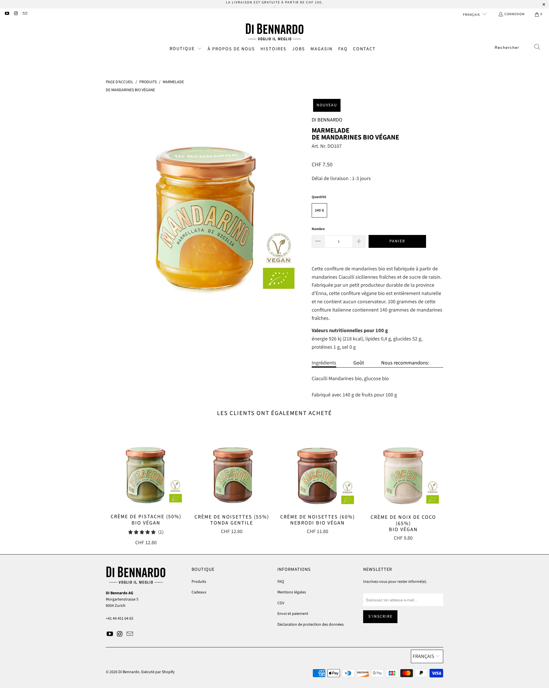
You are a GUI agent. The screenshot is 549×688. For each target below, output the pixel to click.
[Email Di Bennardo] (24, 14)
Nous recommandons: (405, 362)
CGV (280, 603)
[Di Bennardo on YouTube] (6, 14)
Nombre (318, 229)
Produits (199, 582)
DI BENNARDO (327, 119)
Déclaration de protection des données (310, 624)
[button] (186, 49)
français (472, 14)
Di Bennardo (129, 672)
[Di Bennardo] (274, 32)
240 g (319, 210)
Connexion (514, 14)
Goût (358, 362)
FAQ (280, 582)
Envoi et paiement (292, 614)
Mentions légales (291, 592)
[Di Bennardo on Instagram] (15, 14)
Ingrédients (324, 362)
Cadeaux (199, 592)
